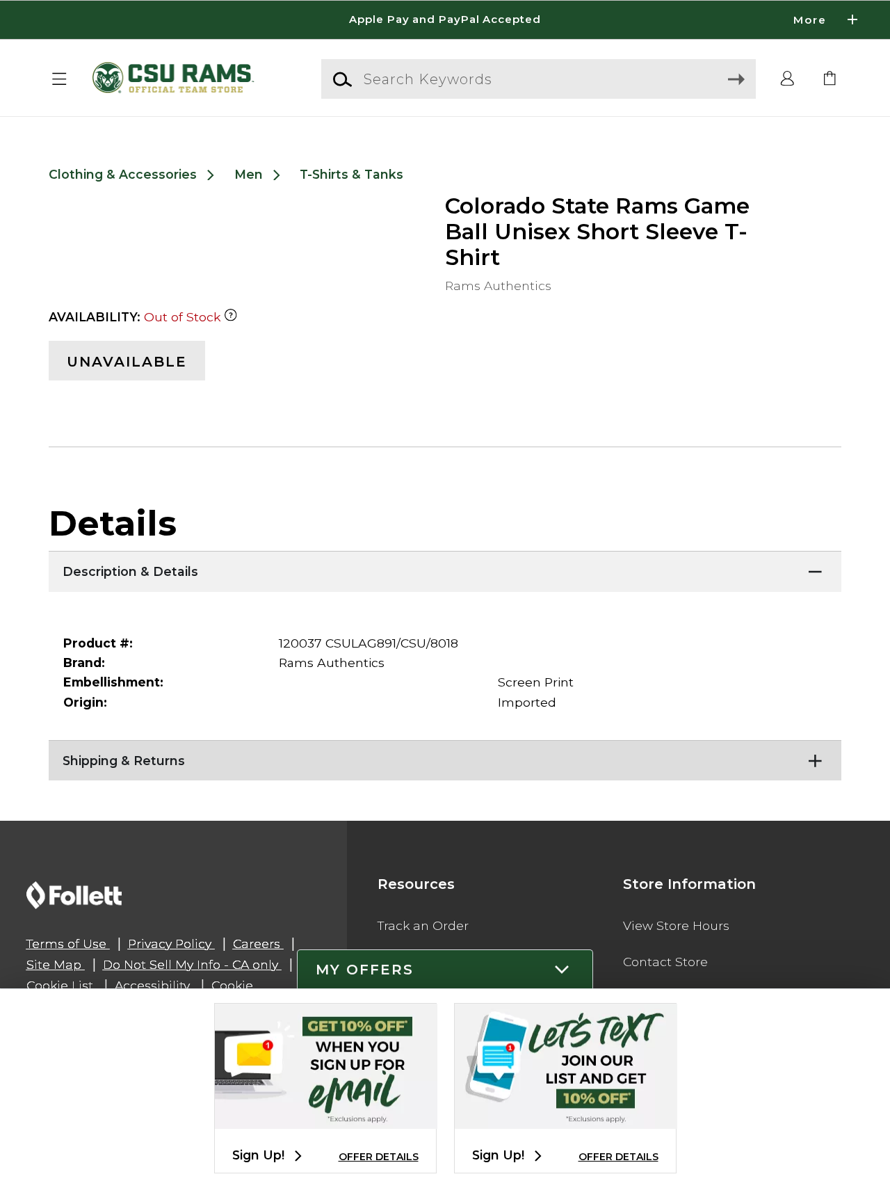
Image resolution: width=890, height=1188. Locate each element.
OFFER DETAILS (379, 1156)
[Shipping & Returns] (445, 757)
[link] (830, 79)
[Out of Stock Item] (231, 317)
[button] (445, 20)
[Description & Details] (445, 568)
